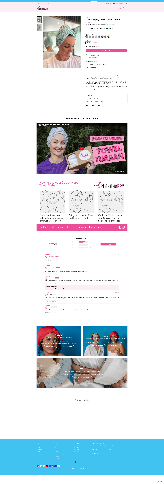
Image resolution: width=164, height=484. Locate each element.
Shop (60, 8)
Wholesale (38, 3)
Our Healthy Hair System (86, 8)
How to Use (57, 451)
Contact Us (57, 456)
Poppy (102, 36)
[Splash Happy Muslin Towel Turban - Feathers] (42, 430)
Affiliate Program (45, 3)
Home (87, 17)
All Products (39, 447)
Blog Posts (57, 458)
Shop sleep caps (97, 345)
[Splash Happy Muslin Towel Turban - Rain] (39, 430)
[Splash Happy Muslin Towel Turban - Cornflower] (44, 430)
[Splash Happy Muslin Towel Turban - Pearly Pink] (47, 430)
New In (72, 8)
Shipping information (93, 98)
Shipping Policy (76, 447)
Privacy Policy (76, 451)
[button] (88, 22)
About (76, 8)
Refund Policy (76, 449)
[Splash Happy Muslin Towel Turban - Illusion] (37, 430)
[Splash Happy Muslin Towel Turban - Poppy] (46, 430)
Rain (90, 36)
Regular (88, 42)
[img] (47, 254)
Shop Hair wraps (113, 345)
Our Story (57, 447)
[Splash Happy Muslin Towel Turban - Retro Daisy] (40, 430)
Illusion (87, 36)
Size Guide (90, 95)
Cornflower (99, 36)
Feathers (96, 36)
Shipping (92, 29)
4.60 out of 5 (59, 243)
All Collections (39, 449)
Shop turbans (50, 346)
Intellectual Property (77, 445)
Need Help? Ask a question (95, 101)
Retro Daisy (93, 36)
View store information (93, 57)
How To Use (97, 8)
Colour (90, 34)
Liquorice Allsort (108, 36)
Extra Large (95, 42)
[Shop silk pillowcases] (82, 373)
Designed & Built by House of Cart (86, 468)
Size (87, 40)
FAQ (56, 449)
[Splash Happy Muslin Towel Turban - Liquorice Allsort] (49, 430)
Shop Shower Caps (66, 346)
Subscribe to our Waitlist (60, 454)
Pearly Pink (105, 36)
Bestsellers (65, 8)
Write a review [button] (108, 244)
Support (103, 8)
